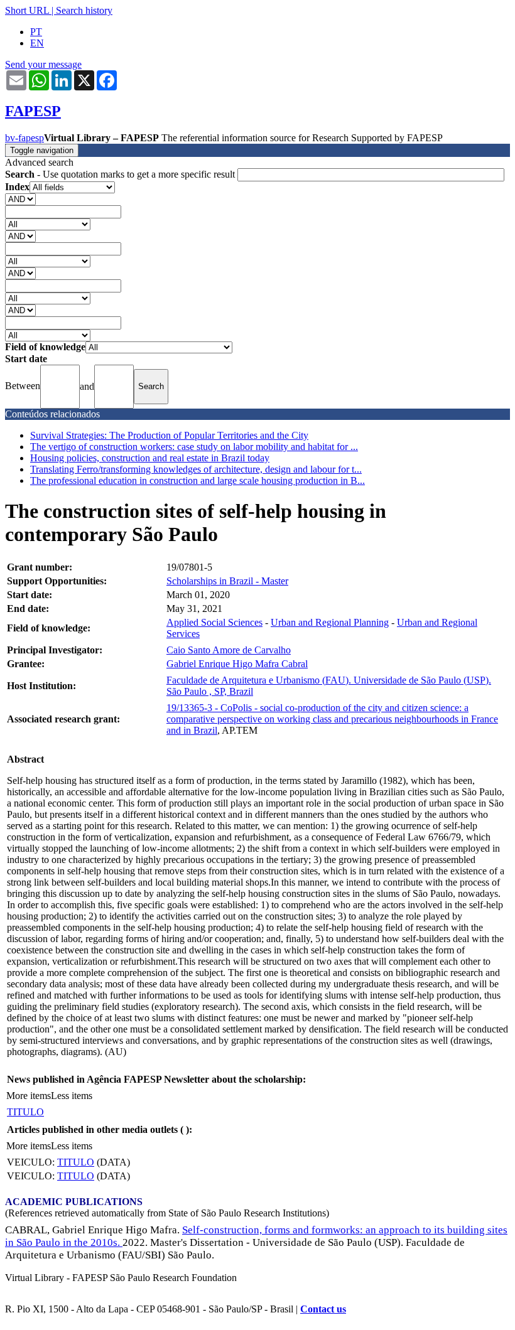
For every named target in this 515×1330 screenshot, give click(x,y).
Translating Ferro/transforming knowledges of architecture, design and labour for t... (196, 469)
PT (36, 31)
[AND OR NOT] (20, 198)
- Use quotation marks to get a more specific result (121, 174)
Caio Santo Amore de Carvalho (228, 650)
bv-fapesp (24, 137)
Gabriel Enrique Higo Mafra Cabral (237, 663)
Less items (71, 1095)
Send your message (43, 64)
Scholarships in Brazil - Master (227, 581)
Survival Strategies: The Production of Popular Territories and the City (169, 435)
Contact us (323, 1309)
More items (28, 1095)
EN (37, 43)
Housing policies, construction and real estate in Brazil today (149, 458)
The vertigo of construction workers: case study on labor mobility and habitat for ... (194, 446)
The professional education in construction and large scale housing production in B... (197, 480)
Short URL (27, 10)
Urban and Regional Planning (330, 622)
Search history (84, 10)
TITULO (25, 1112)
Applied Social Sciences (214, 622)
